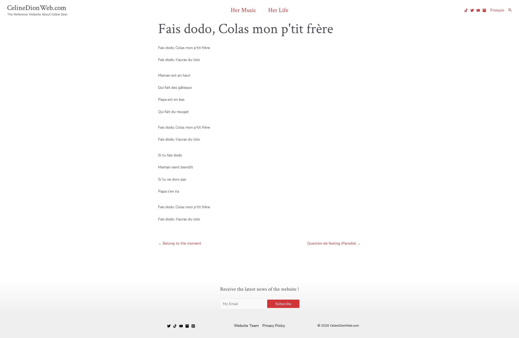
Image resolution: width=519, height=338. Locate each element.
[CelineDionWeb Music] (181, 326)
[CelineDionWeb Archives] (187, 326)
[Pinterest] (193, 326)
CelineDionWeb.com (36, 7)
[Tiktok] (466, 10)
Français (497, 10)
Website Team (246, 325)
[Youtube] (478, 10)
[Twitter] (472, 10)
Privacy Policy (273, 325)
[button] (510, 10)
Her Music (243, 10)
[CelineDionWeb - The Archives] (484, 10)
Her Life (278, 10)
